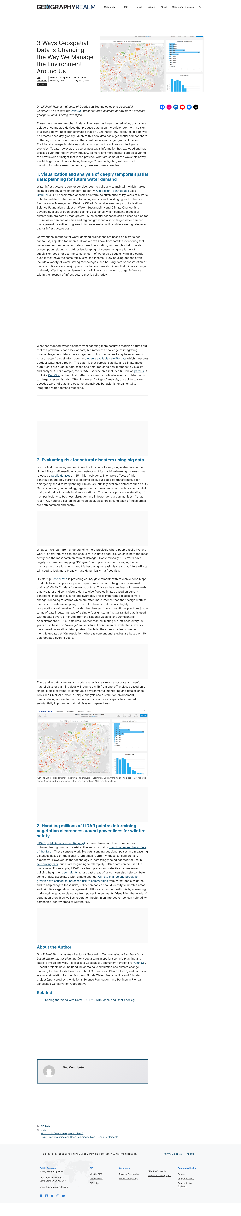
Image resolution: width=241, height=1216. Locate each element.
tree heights (70, 872)
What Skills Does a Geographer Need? (62, 1133)
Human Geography (128, 1178)
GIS (126, 7)
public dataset (60, 475)
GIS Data (42, 85)
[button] (200, 7)
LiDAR (44, 1130)
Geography (109, 7)
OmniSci (76, 111)
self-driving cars (47, 864)
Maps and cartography (159, 1175)
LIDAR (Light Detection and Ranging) (61, 843)
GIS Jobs (94, 1183)
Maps (139, 7)
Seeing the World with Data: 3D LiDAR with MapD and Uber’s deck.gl (90, 1000)
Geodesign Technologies (112, 190)
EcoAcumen (59, 579)
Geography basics (157, 1171)
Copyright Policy (186, 1178)
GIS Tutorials (96, 1178)
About (164, 7)
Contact (151, 7)
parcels (139, 371)
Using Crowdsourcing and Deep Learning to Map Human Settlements (79, 1137)
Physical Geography (129, 1174)
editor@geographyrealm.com (54, 1187)
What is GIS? (96, 1174)
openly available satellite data (106, 358)
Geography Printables (183, 7)
